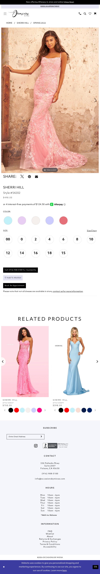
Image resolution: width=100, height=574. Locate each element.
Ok (95, 567)
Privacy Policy (50, 542)
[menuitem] (5, 13)
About (50, 537)
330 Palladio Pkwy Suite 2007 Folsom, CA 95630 (50, 466)
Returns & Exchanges (50, 539)
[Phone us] (79, 13)
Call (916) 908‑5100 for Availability (20, 270)
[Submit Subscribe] (41, 436)
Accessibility (50, 547)
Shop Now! (69, 2)
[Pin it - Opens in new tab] (29, 177)
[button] (5, 13)
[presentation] (25, 361)
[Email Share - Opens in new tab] (36, 177)
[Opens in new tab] (56, 446)
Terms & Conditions (50, 544)
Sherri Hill (23, 23)
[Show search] (84, 13)
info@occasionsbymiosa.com (50, 479)
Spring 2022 (39, 23)
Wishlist (50, 534)
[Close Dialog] (4, 567)
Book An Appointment (14, 285)
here (64, 571)
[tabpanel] (50, 100)
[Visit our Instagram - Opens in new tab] (36, 446)
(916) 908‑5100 (50, 474)
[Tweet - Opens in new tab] (22, 177)
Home (9, 23)
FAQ (50, 531)
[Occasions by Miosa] (18, 13)
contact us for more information (68, 292)
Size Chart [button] (92, 231)
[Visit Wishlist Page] (90, 13)
